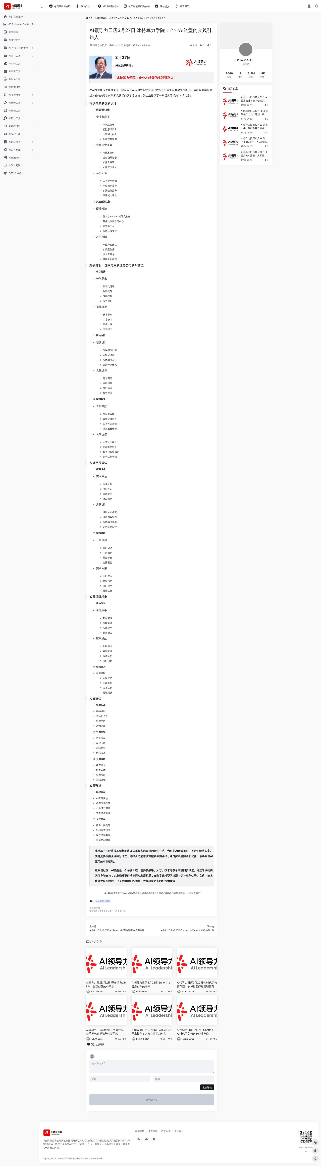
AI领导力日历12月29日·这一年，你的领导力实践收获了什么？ (254, 126)
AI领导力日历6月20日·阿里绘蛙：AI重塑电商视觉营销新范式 (106, 1031)
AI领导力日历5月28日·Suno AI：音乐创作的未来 (151, 984)
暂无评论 (97, 1044)
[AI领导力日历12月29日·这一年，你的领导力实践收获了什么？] (230, 128)
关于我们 (179, 1131)
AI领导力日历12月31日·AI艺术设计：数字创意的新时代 (254, 99)
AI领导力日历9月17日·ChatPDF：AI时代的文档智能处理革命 (197, 1031)
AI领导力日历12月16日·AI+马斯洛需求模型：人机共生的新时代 (152, 1031)
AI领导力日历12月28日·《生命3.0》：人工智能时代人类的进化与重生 (254, 140)
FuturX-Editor (142, 45)
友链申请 (139, 1131)
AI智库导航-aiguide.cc (70, 1158)
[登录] (309, 6)
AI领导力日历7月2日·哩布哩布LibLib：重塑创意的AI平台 (106, 984)
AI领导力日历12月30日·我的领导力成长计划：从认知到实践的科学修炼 (254, 112)
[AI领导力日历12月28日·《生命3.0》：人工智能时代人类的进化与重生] (230, 142)
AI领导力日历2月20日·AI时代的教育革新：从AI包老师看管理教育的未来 (197, 984)
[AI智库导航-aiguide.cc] (58, 1133)
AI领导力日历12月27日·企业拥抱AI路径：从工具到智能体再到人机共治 (254, 154)
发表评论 (207, 1087)
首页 (91, 18)
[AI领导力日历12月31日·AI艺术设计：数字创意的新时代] (230, 101)
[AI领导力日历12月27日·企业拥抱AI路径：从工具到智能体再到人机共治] (230, 156)
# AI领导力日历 (103, 901)
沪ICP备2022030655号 (92, 1158)
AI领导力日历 (101, 18)
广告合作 (166, 1131)
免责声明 (152, 1131)
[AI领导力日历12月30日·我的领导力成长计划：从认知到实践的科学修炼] (230, 114)
